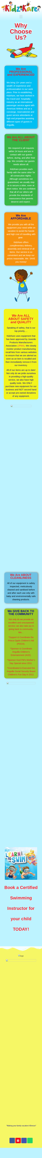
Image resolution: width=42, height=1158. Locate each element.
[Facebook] (12, 1140)
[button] (21, 16)
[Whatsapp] (30, 1140)
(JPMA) (21, 345)
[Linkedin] (24, 1140)
